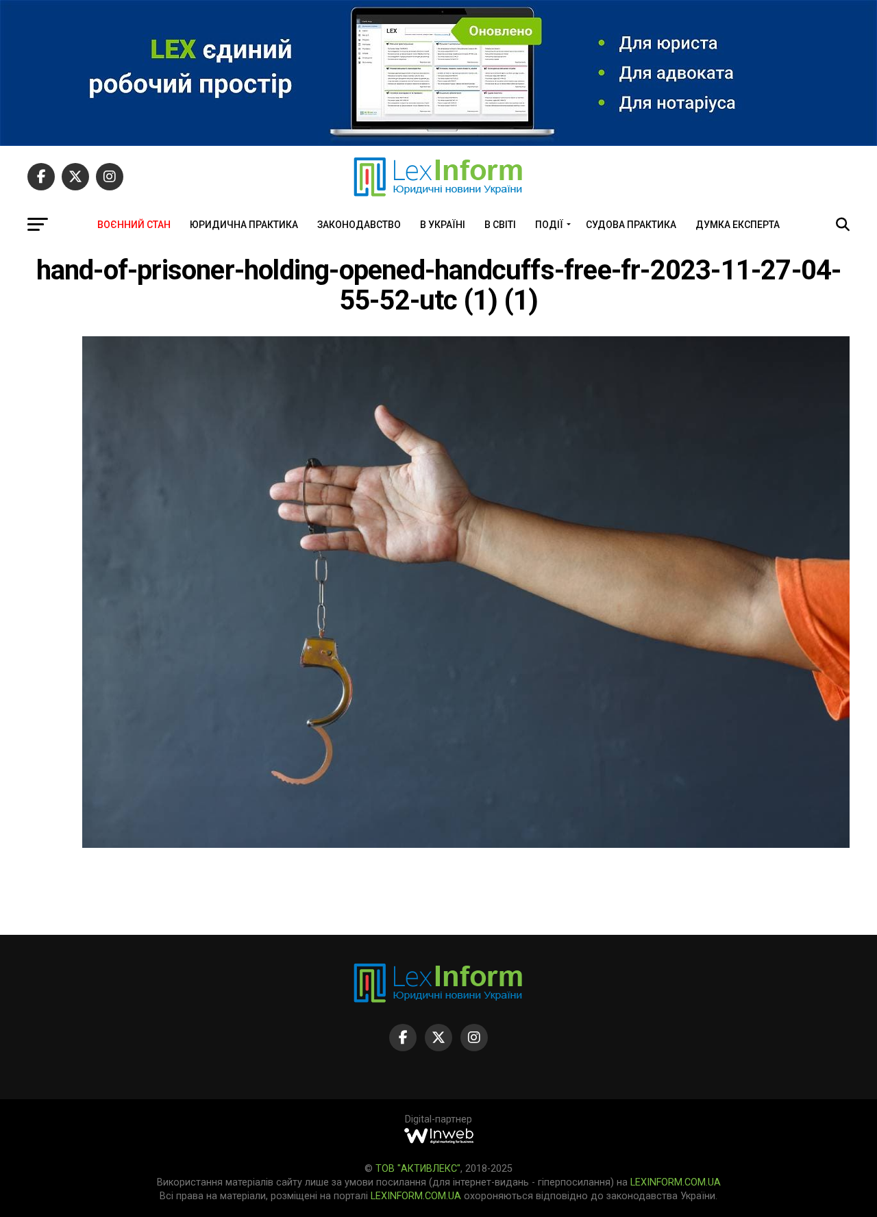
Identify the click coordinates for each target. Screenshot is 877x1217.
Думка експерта (737, 224)
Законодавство (359, 224)
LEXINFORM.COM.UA (675, 1182)
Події (549, 224)
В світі (500, 224)
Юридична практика (244, 224)
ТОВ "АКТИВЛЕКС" (417, 1169)
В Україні (442, 224)
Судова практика (631, 224)
